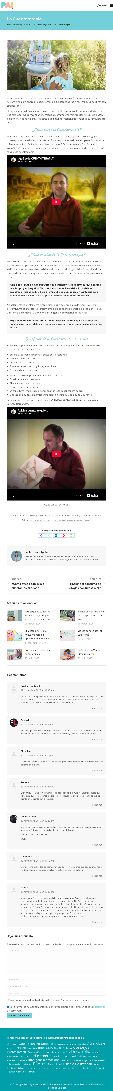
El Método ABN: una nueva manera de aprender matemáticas (37, 634)
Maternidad (14, 1064)
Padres (87, 520)
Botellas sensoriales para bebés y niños (38, 651)
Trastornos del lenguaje (94, 1068)
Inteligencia (22, 1060)
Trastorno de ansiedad (52, 1068)
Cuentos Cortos (36, 1052)
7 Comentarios (95, 515)
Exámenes (11, 1060)
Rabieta (96, 1065)
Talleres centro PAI (26, 1068)
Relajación (12, 1068)
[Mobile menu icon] (111, 5)
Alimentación (72, 1044)
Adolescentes (59, 1044)
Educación (46, 520)
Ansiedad (82, 1044)
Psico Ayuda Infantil (35, 1084)
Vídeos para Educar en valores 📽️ (90, 632)
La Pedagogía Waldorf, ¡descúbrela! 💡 (90, 651)
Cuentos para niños (58, 1052)
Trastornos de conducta (71, 1068)
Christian (26, 751)
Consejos (81, 1047)
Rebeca (25, 782)
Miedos (28, 1064)
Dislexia (95, 1052)
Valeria (25, 887)
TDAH (39, 1068)
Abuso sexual (12, 1044)
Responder (97, 708)
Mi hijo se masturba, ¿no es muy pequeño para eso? (91, 615)
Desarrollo (37, 520)
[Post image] (14, 615)
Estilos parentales (59, 520)
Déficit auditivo (13, 1056)
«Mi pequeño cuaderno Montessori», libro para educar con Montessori (37, 615)
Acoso (22, 1043)
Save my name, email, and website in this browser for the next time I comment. (49, 1000)
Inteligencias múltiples (71, 1060)
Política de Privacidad (90, 1084)
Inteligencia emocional (74, 520)
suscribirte (99, 1006)
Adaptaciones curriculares (40, 1043)
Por (54, 515)
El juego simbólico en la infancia (74, 292)
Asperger (11, 1048)
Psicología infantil (77, 1063)
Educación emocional (62, 1056)
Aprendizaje (96, 1043)
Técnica (11, 1071)
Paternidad (55, 1064)
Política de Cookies (56, 1087)
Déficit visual (25, 1056)
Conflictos (67, 1048)
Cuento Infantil (16, 1052)
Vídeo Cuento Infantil (25, 1071)
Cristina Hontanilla (31, 686)
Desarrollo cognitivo (32, 515)
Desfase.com (28, 816)
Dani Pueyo (27, 856)
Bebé (41, 1047)
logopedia (101, 1060)
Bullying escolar (53, 1047)
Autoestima (32, 1048)
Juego (85, 1060)
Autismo (21, 1047)
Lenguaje (93, 1060)
